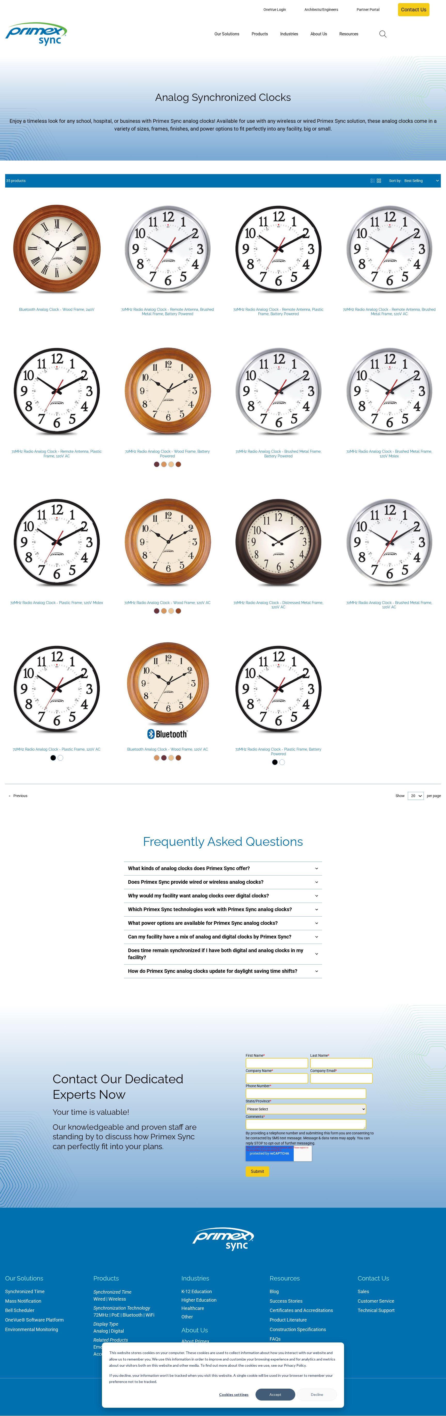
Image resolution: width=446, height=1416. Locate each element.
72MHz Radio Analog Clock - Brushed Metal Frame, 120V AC (389, 605)
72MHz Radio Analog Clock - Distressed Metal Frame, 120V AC (278, 605)
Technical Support (376, 1310)
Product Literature (288, 1320)
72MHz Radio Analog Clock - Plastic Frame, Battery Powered (278, 751)
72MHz (100, 1315)
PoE (116, 1315)
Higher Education (199, 1300)
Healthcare (192, 1308)
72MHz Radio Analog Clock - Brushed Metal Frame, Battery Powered (278, 453)
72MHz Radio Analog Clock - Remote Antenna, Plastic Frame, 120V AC (57, 453)
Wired (99, 1299)
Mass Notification (23, 1301)
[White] (60, 758)
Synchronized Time (25, 1291)
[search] (383, 34)
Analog (100, 1331)
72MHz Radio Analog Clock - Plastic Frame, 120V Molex (56, 603)
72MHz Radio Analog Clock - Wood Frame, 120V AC (167, 603)
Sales (363, 1291)
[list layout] (373, 180)
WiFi (150, 1315)
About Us (194, 1330)
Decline (317, 1394)
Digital (117, 1331)
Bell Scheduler (19, 1310)
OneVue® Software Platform (34, 1320)
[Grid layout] (379, 180)
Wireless (117, 1299)
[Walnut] (178, 464)
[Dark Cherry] (157, 464)
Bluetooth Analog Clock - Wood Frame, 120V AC (167, 749)
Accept (275, 1394)
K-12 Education (196, 1291)
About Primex (195, 1341)
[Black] (53, 758)
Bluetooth (132, 1315)
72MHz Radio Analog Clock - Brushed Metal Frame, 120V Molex (389, 453)
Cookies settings (234, 1394)
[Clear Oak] (171, 464)
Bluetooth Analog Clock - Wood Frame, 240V (56, 309)
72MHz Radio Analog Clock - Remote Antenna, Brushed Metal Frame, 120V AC (389, 311)
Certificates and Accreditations (301, 1310)
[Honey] (164, 464)
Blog (274, 1291)
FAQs (275, 1339)
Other (187, 1316)
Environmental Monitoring (31, 1329)
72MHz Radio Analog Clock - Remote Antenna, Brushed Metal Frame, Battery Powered (167, 311)
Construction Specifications (298, 1329)
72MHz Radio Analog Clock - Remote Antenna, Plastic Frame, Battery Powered (278, 311)
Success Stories (286, 1301)
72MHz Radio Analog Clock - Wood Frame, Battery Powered (167, 453)
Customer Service (376, 1301)
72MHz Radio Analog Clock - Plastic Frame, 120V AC (56, 749)
